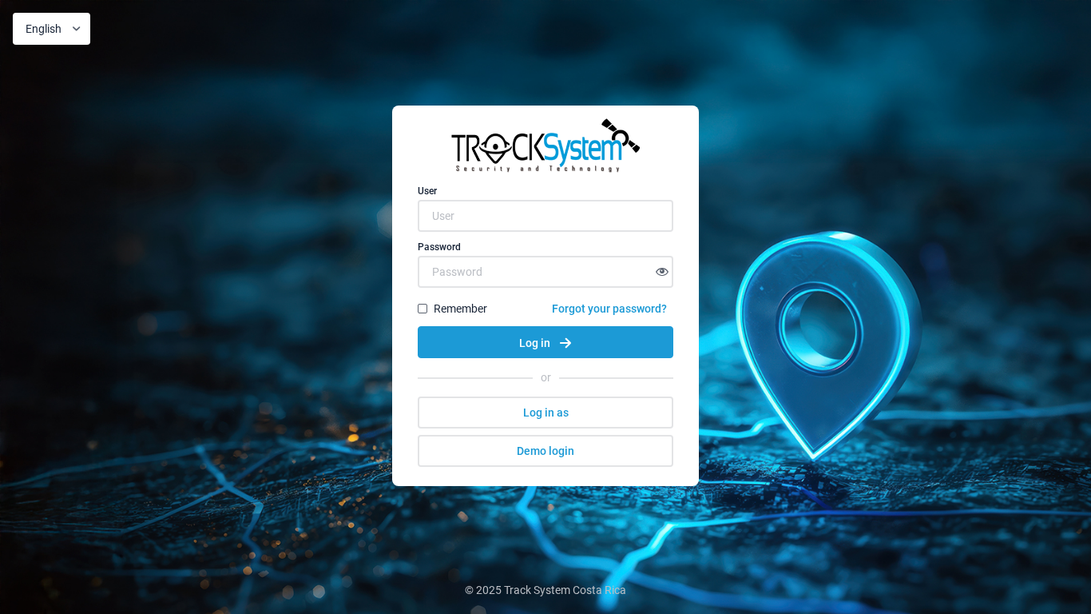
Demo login (545, 451)
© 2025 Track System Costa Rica (545, 590)
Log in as (546, 412)
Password (439, 247)
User (427, 191)
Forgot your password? (609, 308)
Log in (534, 343)
